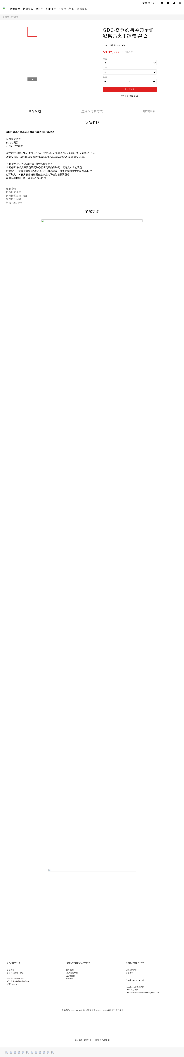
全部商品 (6, 17)
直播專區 (82, 8)
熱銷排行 (51, 8)
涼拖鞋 (39, 8)
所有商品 (15, 8)
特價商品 (28, 8)
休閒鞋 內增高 (66, 8)
